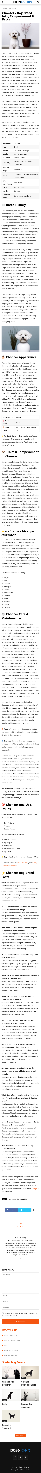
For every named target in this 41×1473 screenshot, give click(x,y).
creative (25, 863)
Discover (5, 8)
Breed (4, 1377)
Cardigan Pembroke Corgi (12, 1340)
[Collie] (11, 1395)
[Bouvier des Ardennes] (30, 1395)
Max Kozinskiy (20, 1237)
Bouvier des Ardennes (11, 1350)
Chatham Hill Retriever (10, 1335)
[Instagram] (20, 1457)
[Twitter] (20, 1258)
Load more (19, 1436)
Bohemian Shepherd (10, 1355)
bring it (34, 1189)
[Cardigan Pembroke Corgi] (30, 1372)
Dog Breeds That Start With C (18, 1199)
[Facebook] (15, 1457)
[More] (33, 1210)
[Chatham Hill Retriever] (11, 1372)
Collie (5, 1345)
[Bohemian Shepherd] (11, 1416)
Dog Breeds (12, 8)
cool (19, 863)
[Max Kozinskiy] (20, 1228)
